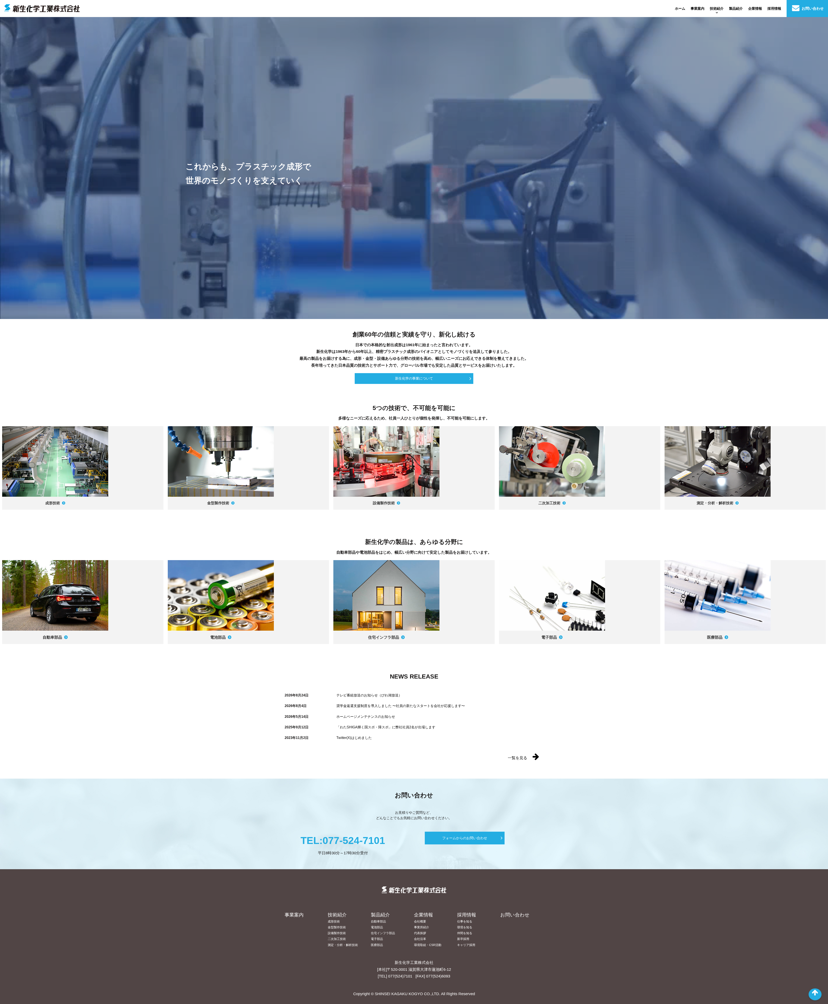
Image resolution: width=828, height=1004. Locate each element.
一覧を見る (518, 758)
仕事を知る (464, 921)
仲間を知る (464, 933)
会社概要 (420, 921)
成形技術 (334, 921)
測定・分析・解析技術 (343, 945)
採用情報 (774, 8)
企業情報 (755, 8)
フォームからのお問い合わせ (464, 838)
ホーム (680, 8)
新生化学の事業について (414, 378)
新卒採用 (463, 939)
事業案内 (697, 8)
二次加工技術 (337, 939)
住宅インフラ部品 (383, 933)
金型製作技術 (337, 927)
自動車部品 (378, 921)
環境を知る (464, 927)
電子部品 (377, 939)
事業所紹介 (421, 927)
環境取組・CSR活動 (427, 945)
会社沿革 (420, 939)
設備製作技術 (337, 933)
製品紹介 (736, 8)
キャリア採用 (466, 945)
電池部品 (377, 927)
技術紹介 (717, 8)
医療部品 (377, 945)
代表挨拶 (420, 933)
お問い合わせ (812, 8)
